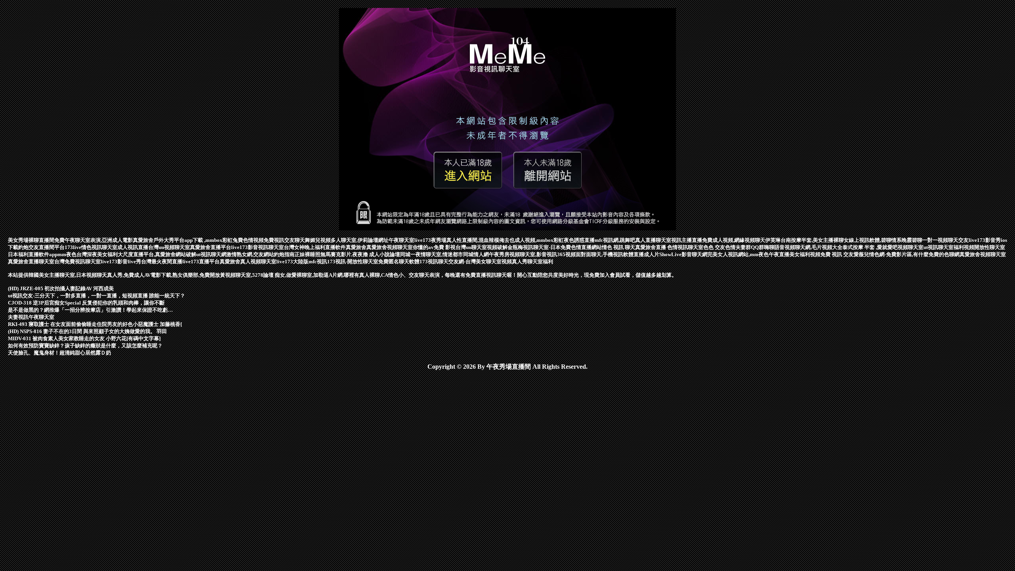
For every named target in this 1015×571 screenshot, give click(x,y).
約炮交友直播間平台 (41, 247)
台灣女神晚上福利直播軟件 (315, 247)
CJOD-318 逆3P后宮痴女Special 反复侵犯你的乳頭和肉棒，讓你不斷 (86, 303)
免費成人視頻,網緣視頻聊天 (733, 240)
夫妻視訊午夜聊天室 (31, 317)
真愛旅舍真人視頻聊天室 (248, 261)
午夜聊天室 (401, 240)
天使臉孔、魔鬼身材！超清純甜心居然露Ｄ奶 (59, 353)
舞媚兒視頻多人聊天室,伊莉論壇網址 (347, 240)
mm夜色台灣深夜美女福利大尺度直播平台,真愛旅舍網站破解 (126, 254)
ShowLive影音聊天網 (683, 254)
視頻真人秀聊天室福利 (527, 261)
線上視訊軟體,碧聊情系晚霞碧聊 (885, 240)
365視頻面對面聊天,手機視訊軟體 (595, 254)
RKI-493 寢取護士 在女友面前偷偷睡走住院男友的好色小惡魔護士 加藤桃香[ (95, 324)
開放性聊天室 (989, 247)
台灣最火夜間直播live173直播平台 (180, 261)
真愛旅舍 (356, 247)
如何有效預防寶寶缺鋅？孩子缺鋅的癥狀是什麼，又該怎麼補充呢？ (85, 346)
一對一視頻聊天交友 (945, 240)
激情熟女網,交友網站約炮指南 (260, 254)
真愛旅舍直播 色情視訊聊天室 (669, 247)
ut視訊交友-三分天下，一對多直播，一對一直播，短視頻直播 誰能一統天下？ (96, 296)
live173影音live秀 (121, 261)
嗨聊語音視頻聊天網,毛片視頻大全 (803, 247)
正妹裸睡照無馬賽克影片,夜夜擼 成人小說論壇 (347, 254)
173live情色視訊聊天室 (91, 247)
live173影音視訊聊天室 (257, 247)
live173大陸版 (292, 261)
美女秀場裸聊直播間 (31, 240)
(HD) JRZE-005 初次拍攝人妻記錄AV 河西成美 (61, 288)
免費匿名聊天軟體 (398, 261)
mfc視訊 (317, 261)
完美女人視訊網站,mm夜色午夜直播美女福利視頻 (763, 254)
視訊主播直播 (686, 240)
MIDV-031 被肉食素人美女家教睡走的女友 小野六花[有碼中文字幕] (84, 338)
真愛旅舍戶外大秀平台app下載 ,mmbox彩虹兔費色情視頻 (198, 240)
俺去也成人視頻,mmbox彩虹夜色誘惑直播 (547, 240)
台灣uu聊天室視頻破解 (482, 247)
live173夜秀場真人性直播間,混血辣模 (456, 240)
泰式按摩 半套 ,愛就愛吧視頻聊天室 (883, 247)
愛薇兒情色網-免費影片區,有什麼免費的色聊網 (906, 254)
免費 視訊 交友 (837, 254)
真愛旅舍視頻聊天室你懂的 (397, 247)
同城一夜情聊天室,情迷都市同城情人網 (444, 254)
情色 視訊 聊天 (618, 247)
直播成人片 (646, 254)
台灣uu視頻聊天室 (169, 247)
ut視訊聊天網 (211, 254)
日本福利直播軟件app (32, 254)
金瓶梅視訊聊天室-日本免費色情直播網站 (555, 247)
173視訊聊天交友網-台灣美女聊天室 (460, 261)
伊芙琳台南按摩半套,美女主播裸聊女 (807, 240)
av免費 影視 (442, 247)
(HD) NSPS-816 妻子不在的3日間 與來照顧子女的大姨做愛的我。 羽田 (87, 331)
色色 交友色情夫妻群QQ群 (733, 247)
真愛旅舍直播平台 (210, 247)
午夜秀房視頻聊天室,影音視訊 (523, 254)
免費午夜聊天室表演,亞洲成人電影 (93, 240)
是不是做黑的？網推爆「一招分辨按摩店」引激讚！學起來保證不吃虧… (90, 310)
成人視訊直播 (132, 247)
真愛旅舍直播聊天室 (31, 261)
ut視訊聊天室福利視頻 (948, 247)
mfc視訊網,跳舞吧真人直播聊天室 (633, 240)
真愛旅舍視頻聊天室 (982, 254)
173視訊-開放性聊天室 (352, 261)
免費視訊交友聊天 (284, 240)
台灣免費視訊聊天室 (77, 261)
